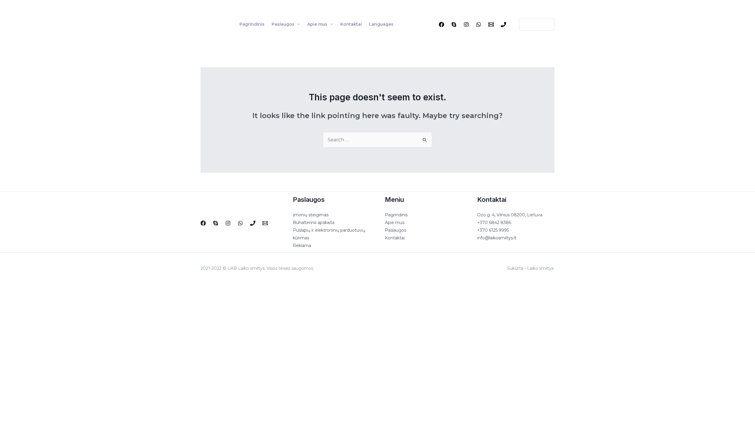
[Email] (491, 24)
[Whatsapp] (478, 24)
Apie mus (317, 24)
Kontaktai (351, 24)
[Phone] (503, 24)
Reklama (302, 245)
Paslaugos (283, 24)
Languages (381, 24)
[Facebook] (441, 24)
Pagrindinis (252, 24)
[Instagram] (466, 24)
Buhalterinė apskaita (313, 222)
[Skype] (454, 24)
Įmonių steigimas (311, 215)
